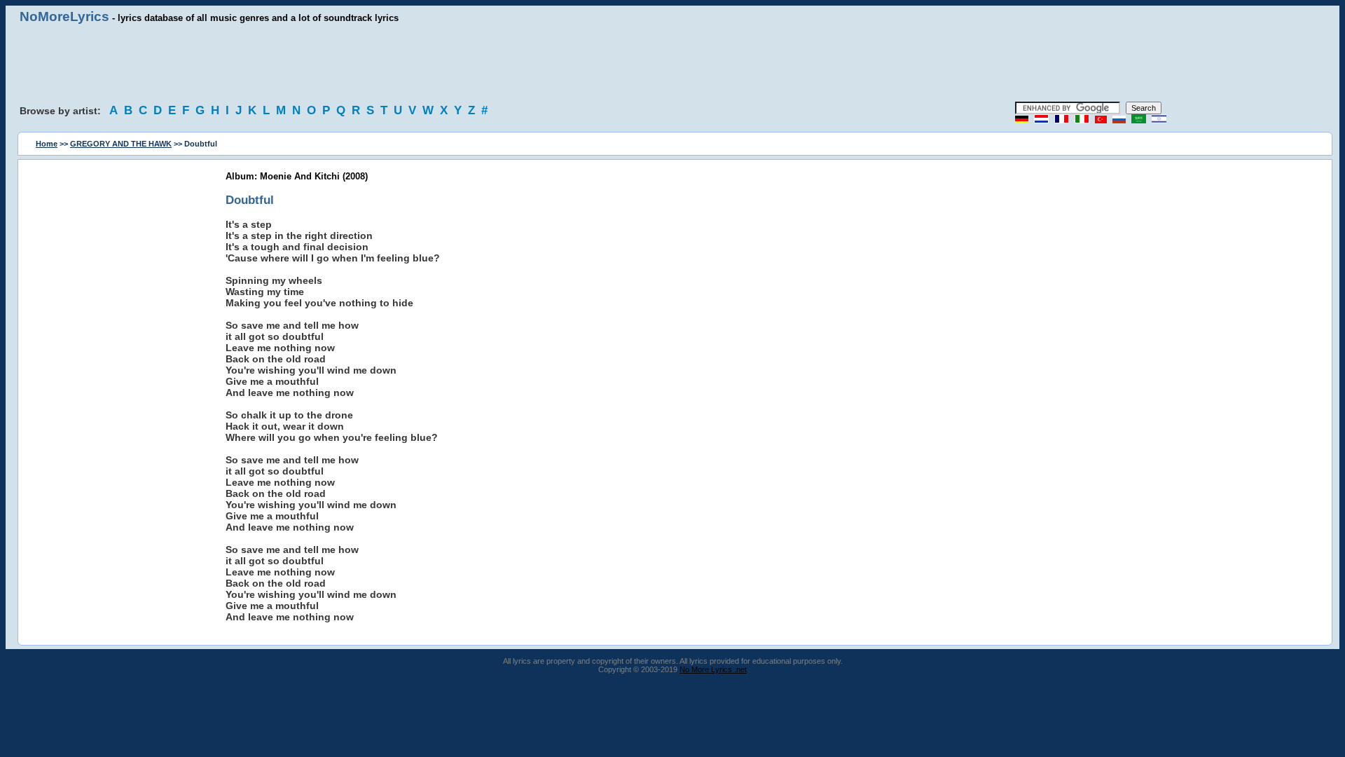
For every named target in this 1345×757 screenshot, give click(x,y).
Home (46, 143)
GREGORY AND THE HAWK (121, 143)
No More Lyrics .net (713, 669)
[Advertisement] (672, 63)
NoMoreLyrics (64, 16)
